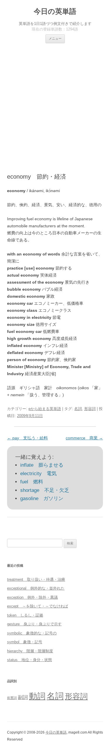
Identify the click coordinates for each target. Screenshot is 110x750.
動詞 (37, 696)
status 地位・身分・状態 (29, 660)
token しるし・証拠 (25, 615)
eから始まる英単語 (44, 409)
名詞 (78, 409)
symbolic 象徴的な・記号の (32, 633)
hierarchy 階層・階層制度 (30, 651)
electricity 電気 (38, 473)
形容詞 (90, 409)
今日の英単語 (55, 11)
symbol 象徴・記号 (24, 642)
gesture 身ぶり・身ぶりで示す (34, 624)
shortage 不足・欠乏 (44, 490)
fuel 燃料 (31, 482)
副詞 (23, 697)
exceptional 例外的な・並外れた (36, 588)
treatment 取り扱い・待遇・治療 (36, 579)
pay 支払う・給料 (27, 438)
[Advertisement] (55, 108)
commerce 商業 (84, 438)
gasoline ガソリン (41, 498)
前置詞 (12, 698)
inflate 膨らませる (41, 465)
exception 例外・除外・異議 (32, 597)
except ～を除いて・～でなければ (37, 606)
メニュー (55, 38)
